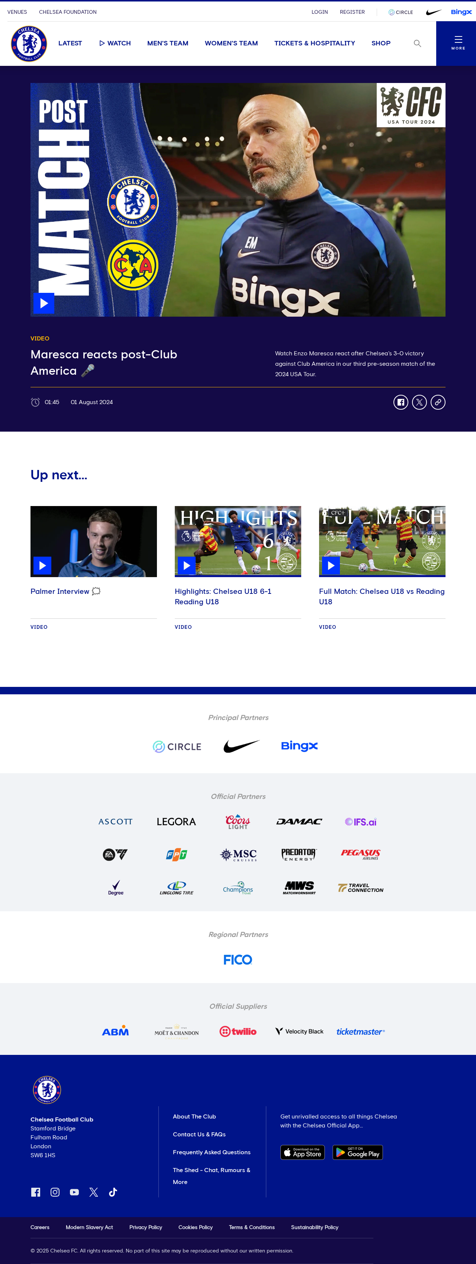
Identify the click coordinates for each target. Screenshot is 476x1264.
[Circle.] (403, 12)
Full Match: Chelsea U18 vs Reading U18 (382, 597)
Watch (119, 43)
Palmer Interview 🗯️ (65, 591)
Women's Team (231, 43)
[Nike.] (432, 12)
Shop (381, 43)
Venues (17, 12)
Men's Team (168, 43)
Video (39, 627)
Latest (70, 43)
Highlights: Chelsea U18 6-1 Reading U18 (223, 597)
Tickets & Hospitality (314, 43)
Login (320, 12)
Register (352, 12)
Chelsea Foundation (68, 12)
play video (45, 87)
